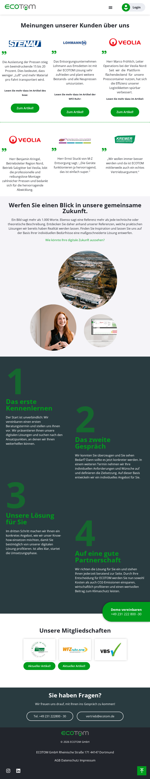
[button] (111, 7)
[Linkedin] (18, 770)
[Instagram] (8, 770)
